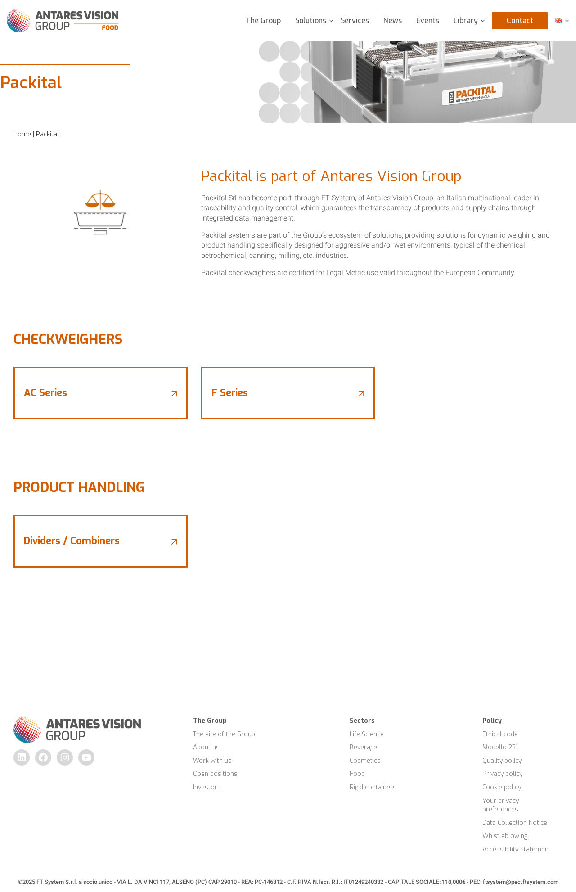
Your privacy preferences (501, 805)
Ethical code (500, 734)
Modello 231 (500, 747)
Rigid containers (373, 787)
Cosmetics (365, 761)
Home (22, 134)
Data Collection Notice (514, 823)
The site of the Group (224, 734)
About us (206, 747)
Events (427, 20)
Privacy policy (502, 774)
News (392, 20)
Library (466, 20)
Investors (207, 787)
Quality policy (502, 761)
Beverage (363, 747)
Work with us (212, 761)
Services (355, 20)
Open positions (215, 774)
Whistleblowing (504, 836)
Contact (520, 20)
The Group (263, 20)
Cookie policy (501, 787)
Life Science (367, 734)
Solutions (310, 20)
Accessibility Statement (516, 849)
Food (357, 774)
